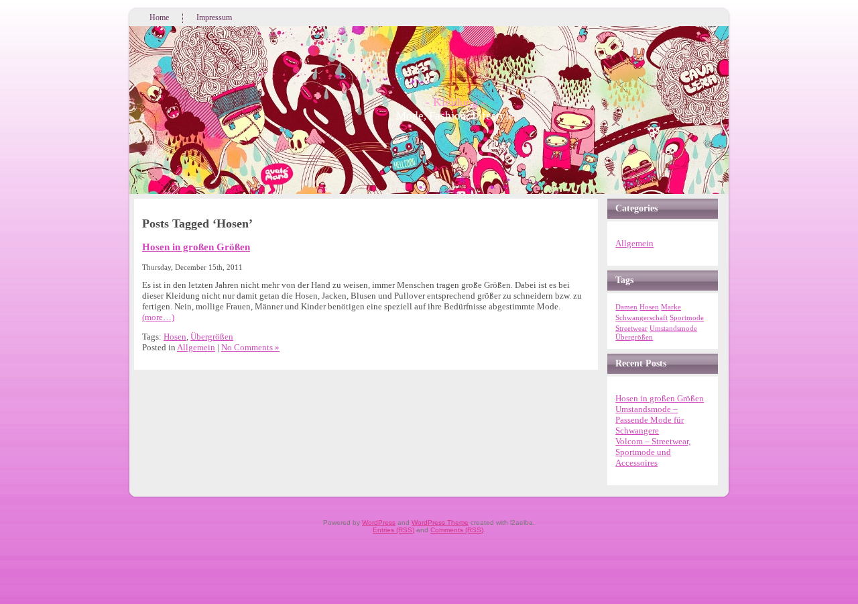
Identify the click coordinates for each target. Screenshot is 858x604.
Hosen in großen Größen (196, 246)
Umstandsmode (673, 328)
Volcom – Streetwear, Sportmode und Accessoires (652, 452)
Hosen (175, 337)
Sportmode (687, 317)
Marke (671, 307)
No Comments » (250, 347)
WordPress (378, 522)
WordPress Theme (440, 522)
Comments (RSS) (456, 530)
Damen (626, 307)
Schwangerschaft (641, 317)
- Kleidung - (455, 102)
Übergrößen (211, 337)
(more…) (158, 317)
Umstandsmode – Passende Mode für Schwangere (649, 420)
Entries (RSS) (393, 530)
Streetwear (631, 328)
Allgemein (196, 347)
